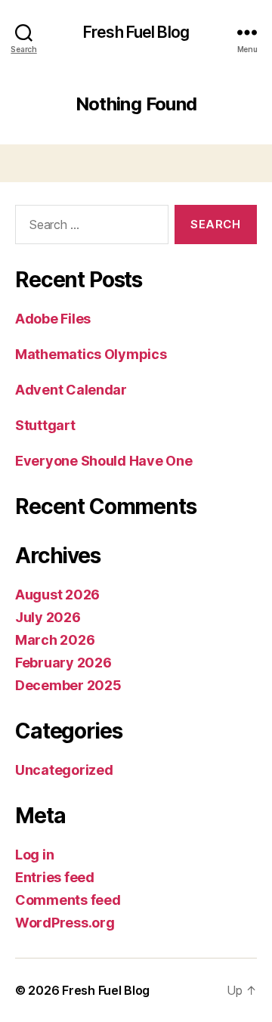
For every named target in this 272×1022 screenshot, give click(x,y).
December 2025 (68, 685)
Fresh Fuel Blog (136, 32)
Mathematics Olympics (91, 354)
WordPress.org (65, 923)
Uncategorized (64, 770)
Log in (34, 855)
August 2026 (57, 594)
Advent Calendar (71, 390)
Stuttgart (45, 425)
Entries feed (54, 877)
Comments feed (68, 900)
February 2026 (63, 662)
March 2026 (54, 640)
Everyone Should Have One (104, 461)
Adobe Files (53, 319)
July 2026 (48, 617)
